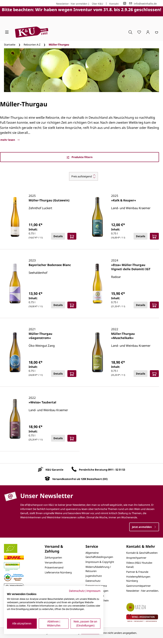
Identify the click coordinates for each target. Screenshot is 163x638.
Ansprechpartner (136, 557)
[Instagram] (124, 3)
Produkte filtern (82, 157)
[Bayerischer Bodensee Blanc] (15, 283)
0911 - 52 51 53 (116, 469)
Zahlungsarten (53, 557)
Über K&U (97, 3)
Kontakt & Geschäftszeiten (142, 552)
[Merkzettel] (139, 32)
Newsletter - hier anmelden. (142, 590)
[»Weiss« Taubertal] (15, 419)
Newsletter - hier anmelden (71, 3)
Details (58, 236)
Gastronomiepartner (138, 586)
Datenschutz (92, 581)
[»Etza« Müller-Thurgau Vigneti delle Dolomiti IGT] (97, 283)
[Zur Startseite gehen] (31, 32)
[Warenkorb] (156, 32)
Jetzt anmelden (142, 527)
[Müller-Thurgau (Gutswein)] (15, 217)
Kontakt (114, 3)
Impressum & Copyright (99, 562)
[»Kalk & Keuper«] (97, 217)
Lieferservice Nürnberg (58, 572)
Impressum (93, 590)
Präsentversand (54, 567)
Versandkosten (54, 562)
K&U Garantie (54, 469)
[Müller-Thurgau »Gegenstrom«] (15, 352)
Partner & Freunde (137, 572)
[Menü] (7, 32)
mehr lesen (8, 140)
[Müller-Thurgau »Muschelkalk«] (97, 352)
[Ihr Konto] (148, 32)
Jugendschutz (93, 576)
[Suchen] (130, 32)
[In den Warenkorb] (71, 236)
